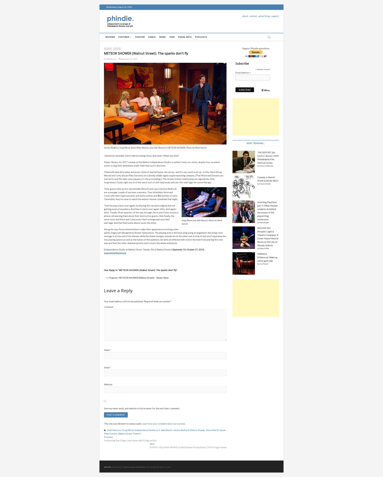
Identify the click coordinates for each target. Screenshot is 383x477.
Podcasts (201, 37)
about (245, 16)
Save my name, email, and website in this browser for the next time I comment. (142, 408)
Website (108, 384)
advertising (264, 16)
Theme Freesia (129, 467)
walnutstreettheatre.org (115, 253)
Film (172, 37)
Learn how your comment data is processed (163, 423)
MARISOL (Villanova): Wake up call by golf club (267, 257)
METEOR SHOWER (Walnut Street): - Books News (144, 277)
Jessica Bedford (181, 430)
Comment (108, 307)
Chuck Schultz (265, 184)
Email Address (243, 72)
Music (162, 37)
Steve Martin (212, 430)
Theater (140, 37)
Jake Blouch (166, 430)
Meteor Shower (197, 430)
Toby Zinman (110, 59)
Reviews (110, 37)
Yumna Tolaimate (266, 166)
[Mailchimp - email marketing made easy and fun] (265, 92)
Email (107, 367)
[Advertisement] (255, 117)
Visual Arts (185, 37)
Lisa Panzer (264, 264)
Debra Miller (264, 248)
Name (107, 350)
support (275, 16)
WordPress (141, 467)
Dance (152, 37)
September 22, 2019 (128, 59)
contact (253, 16)
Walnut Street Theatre (129, 433)
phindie (107, 467)
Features (123, 37)
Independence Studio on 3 (147, 430)
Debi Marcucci (114, 430)
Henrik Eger (264, 222)
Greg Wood (128, 430)
